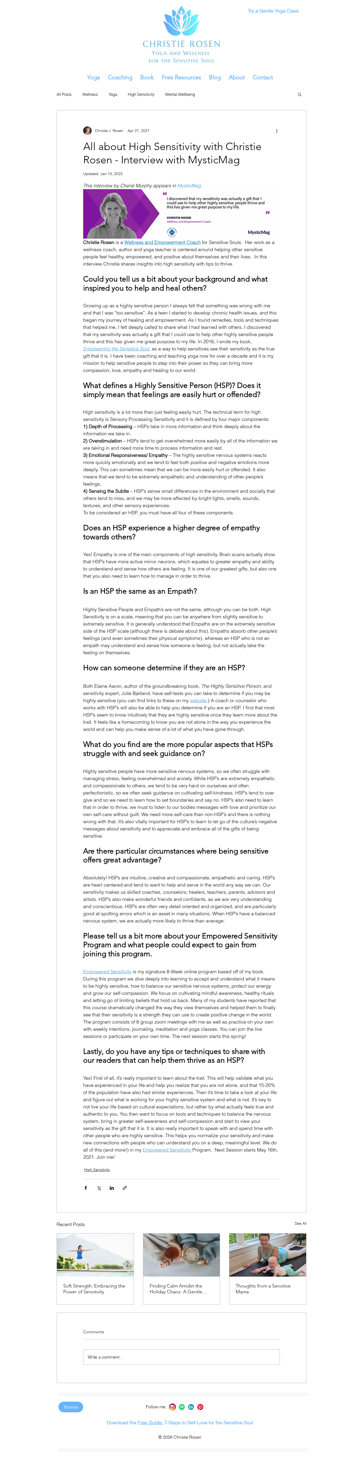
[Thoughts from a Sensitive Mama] (267, 1255)
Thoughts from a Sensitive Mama (263, 1289)
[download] (191, 1407)
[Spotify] (182, 1407)
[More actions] (276, 130)
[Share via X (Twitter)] (98, 1187)
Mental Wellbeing (180, 94)
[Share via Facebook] (85, 1187)
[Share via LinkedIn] (111, 1187)
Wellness (90, 94)
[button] (93, 77)
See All (300, 1223)
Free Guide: (150, 1422)
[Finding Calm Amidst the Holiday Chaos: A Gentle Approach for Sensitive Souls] (181, 1255)
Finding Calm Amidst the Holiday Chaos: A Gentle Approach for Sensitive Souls (180, 1289)
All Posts (64, 94)
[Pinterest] (200, 1407)
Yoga (113, 94)
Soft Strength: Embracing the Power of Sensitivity (94, 1289)
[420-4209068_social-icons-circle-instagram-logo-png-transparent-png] (172, 1407)
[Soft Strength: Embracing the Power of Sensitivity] (95, 1255)
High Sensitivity (141, 94)
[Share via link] (124, 1187)
